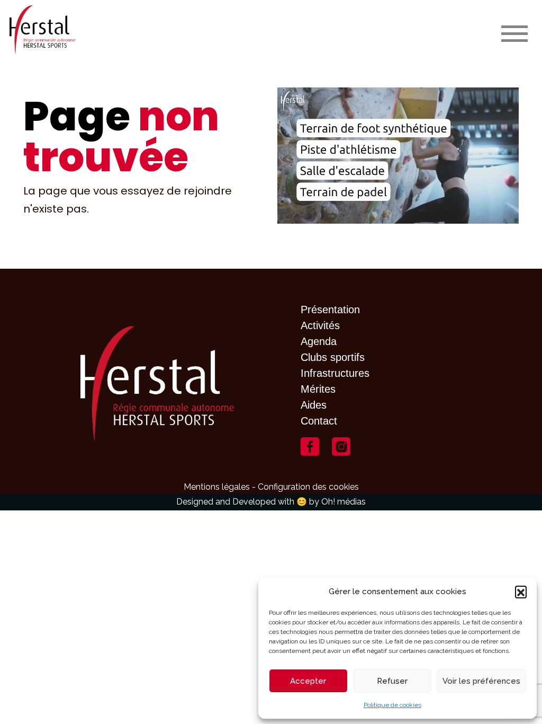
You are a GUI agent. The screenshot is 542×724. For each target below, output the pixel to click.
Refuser (392, 681)
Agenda (319, 341)
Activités (320, 325)
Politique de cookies (392, 705)
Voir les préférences (481, 681)
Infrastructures (335, 373)
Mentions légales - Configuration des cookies (271, 487)
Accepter (308, 681)
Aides (314, 405)
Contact (319, 421)
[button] (521, 591)
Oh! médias (343, 502)
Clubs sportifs (333, 357)
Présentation (330, 309)
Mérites (318, 389)
